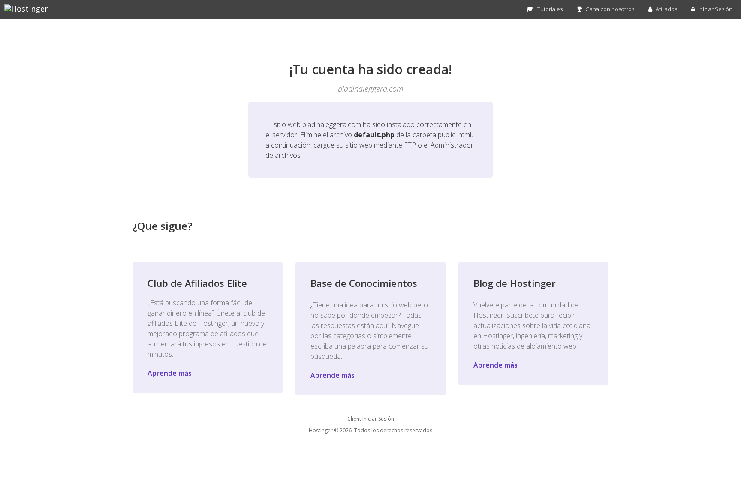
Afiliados (665, 9)
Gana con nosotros (609, 9)
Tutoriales (549, 9)
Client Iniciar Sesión (370, 418)
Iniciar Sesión (714, 9)
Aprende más (170, 373)
